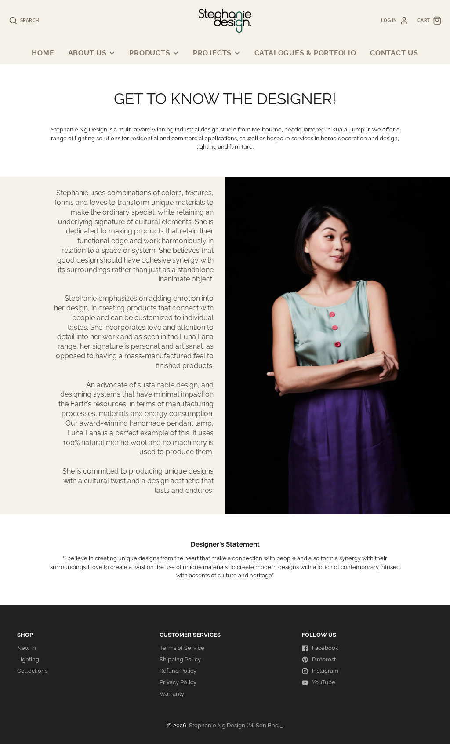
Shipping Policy (180, 659)
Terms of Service (182, 648)
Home (43, 53)
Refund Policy (178, 670)
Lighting (28, 659)
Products (149, 53)
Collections (32, 670)
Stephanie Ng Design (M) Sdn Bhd (234, 725)
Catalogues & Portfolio (305, 53)
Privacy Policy (178, 682)
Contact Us (394, 53)
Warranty (172, 693)
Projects (212, 53)
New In (26, 648)
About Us (87, 53)
